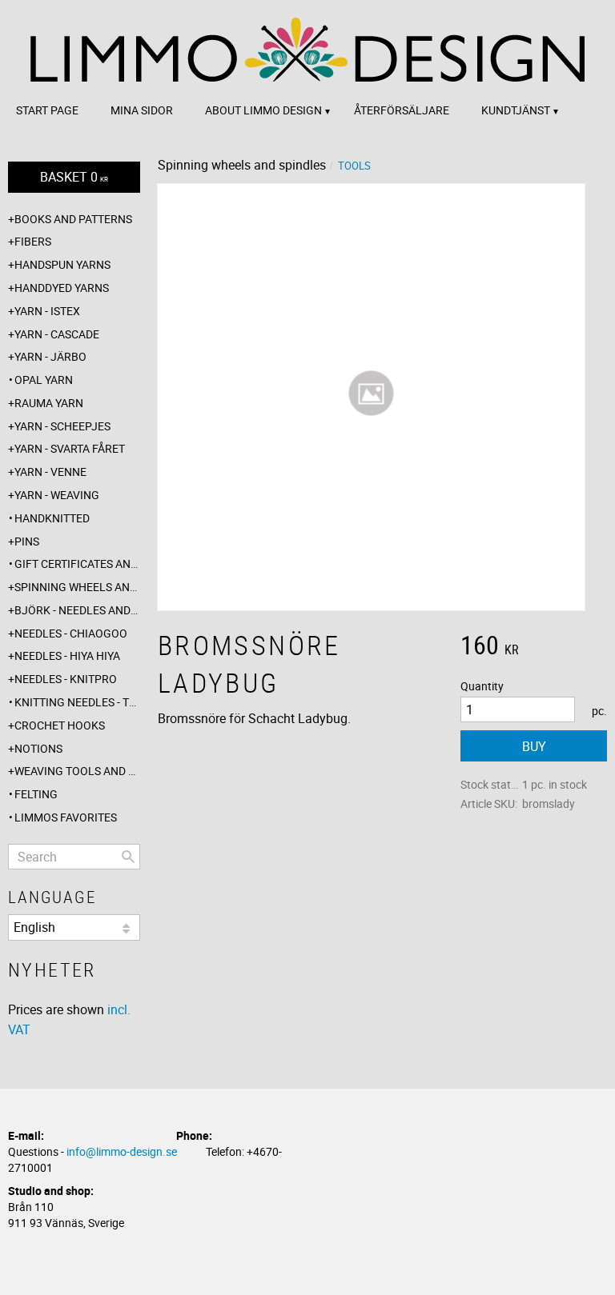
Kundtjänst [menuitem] (515, 110)
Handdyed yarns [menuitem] (61, 287)
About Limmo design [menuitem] (263, 110)
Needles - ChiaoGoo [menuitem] (70, 633)
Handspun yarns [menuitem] (62, 264)
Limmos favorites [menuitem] (65, 817)
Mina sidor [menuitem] (142, 110)
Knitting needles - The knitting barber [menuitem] (77, 701)
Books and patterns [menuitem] (73, 218)
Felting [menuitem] (36, 793)
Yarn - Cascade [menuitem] (56, 334)
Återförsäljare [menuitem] (401, 110)
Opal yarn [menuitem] (43, 379)
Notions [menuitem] (38, 748)
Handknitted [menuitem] (52, 518)
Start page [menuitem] (47, 110)
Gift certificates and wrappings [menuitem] (77, 563)
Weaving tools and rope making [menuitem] (77, 770)
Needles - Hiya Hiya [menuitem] (67, 655)
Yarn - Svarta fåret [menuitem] (69, 448)
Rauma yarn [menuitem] (48, 402)
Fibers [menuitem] (32, 241)
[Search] (128, 857)
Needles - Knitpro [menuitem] (65, 678)
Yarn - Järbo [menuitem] (50, 356)
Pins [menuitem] (26, 541)
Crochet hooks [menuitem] (59, 725)
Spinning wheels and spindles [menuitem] (77, 586)
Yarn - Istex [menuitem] (47, 310)
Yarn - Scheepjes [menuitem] (62, 426)
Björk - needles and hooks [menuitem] (77, 610)
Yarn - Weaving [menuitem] (56, 494)
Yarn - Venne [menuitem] (50, 471)
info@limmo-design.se (121, 1151)
